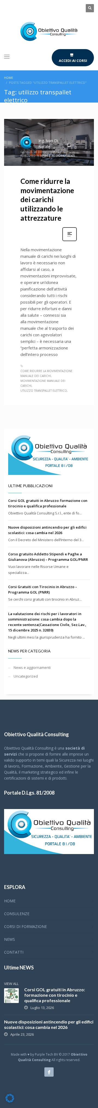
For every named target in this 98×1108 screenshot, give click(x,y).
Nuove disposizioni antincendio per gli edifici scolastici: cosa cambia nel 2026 (48, 1024)
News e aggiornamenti (57, 156)
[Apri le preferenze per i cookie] (9, 1101)
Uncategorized (26, 676)
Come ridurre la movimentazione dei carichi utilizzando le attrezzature (47, 199)
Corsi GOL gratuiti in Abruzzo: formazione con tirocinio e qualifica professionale (54, 995)
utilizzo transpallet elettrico (43, 391)
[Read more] (70, 240)
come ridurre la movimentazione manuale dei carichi (46, 373)
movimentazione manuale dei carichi (42, 383)
